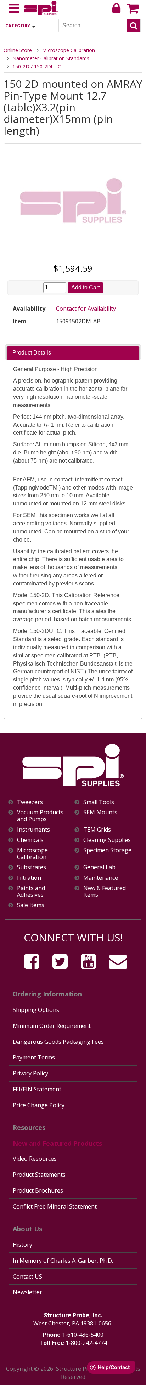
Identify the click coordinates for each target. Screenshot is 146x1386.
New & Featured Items (104, 891)
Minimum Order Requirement (52, 1026)
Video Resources (35, 1158)
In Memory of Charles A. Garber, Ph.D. (63, 1261)
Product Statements (39, 1174)
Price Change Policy (38, 1105)
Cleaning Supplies (107, 840)
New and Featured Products (57, 1143)
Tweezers (30, 802)
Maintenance (100, 878)
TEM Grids (97, 829)
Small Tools (98, 802)
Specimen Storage (107, 850)
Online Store (18, 50)
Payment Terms (34, 1057)
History (22, 1245)
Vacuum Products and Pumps (40, 815)
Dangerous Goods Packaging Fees (58, 1042)
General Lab (99, 867)
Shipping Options (36, 1010)
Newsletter (27, 1292)
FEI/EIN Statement (37, 1089)
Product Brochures (38, 1190)
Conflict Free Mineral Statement (55, 1206)
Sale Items (30, 905)
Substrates (31, 867)
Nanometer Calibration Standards (50, 58)
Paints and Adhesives (31, 891)
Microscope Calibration (68, 50)
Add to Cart (85, 287)
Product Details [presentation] (31, 353)
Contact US (27, 1276)
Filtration (29, 878)
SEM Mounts (100, 812)
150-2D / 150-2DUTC (36, 66)
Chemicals (30, 840)
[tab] (72, 353)
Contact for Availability (86, 308)
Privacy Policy (30, 1073)
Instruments (33, 829)
